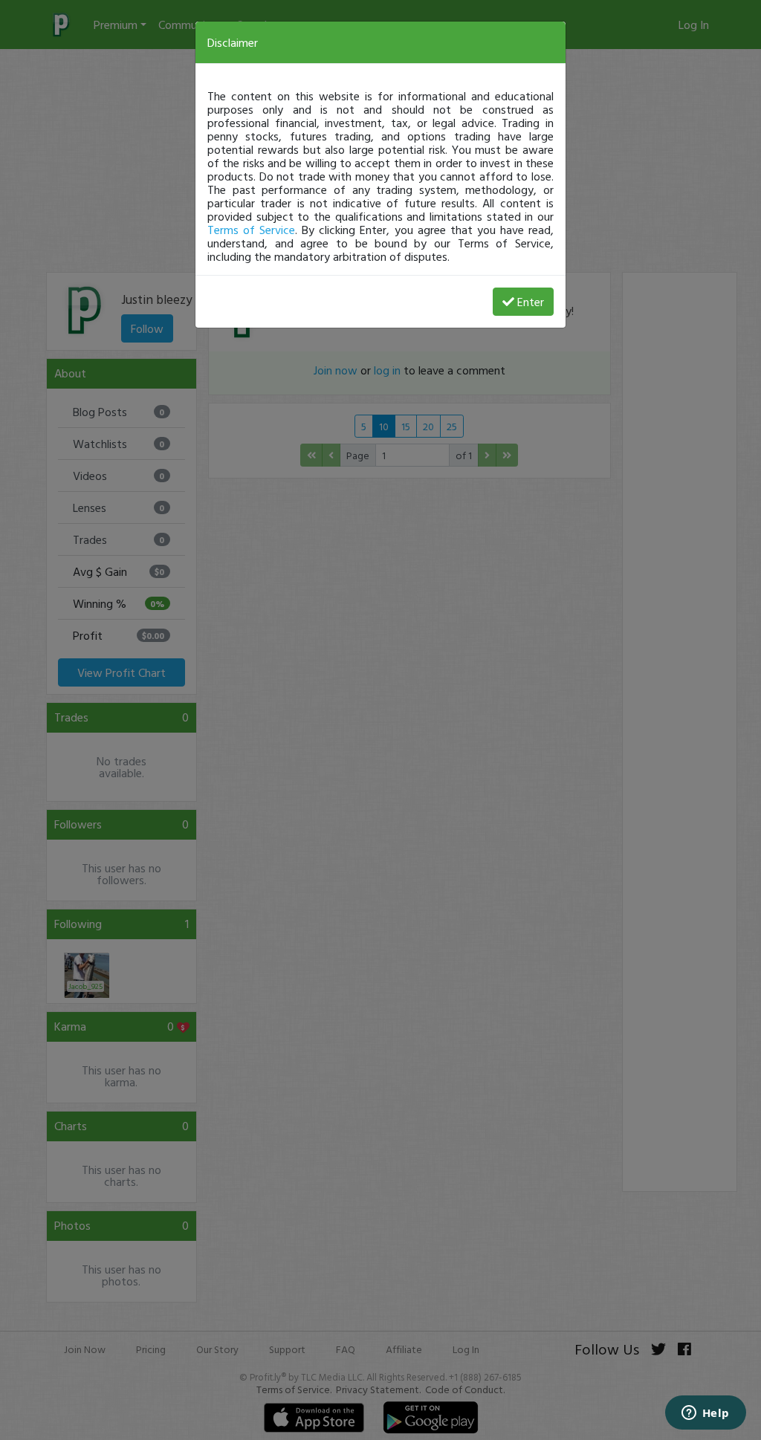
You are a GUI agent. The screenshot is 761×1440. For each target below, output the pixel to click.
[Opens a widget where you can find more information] (705, 1414)
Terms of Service (251, 230)
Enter (530, 302)
